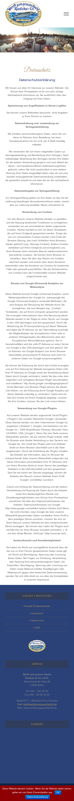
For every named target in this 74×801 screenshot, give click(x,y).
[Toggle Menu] (66, 13)
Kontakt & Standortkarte (37, 606)
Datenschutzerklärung (37, 797)
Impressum (37, 613)
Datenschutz (37, 620)
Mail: (37, 704)
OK (57, 792)
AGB (37, 627)
